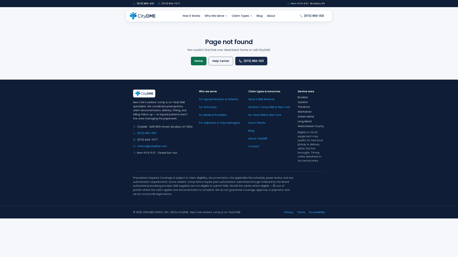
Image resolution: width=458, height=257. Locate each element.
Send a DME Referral (261, 99)
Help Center (220, 61)
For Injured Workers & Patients (218, 99)
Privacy (288, 212)
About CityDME (257, 138)
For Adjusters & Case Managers (219, 123)
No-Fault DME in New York (264, 115)
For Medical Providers (213, 115)
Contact (253, 146)
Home (198, 61)
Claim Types (240, 16)
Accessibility (317, 212)
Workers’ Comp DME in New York (269, 107)
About (271, 16)
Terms (301, 212)
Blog (260, 16)
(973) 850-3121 (253, 61)
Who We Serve (214, 16)
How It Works (191, 16)
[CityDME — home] (142, 15)
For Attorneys (208, 107)
